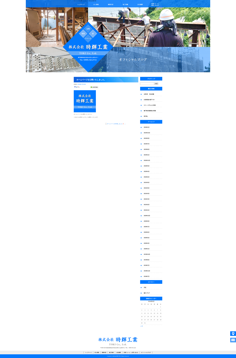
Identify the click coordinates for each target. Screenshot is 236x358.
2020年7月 (146, 226)
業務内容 (110, 4)
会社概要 (140, 4)
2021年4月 (146, 193)
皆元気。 (146, 116)
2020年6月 (146, 232)
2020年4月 (146, 243)
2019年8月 (146, 260)
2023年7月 (146, 144)
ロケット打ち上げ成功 (150, 105)
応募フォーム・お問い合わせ (155, 4)
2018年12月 (147, 271)
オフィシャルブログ (146, 352)
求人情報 (95, 4)
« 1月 (141, 326)
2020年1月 (146, 248)
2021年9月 (146, 182)
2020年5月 (146, 237)
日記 (145, 287)
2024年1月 (146, 127)
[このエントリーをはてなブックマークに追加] (75, 87)
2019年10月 (147, 254)
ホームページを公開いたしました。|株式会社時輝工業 (85, 0)
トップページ (81, 4)
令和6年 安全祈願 (149, 94)
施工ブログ (147, 293)
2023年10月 (147, 132)
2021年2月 (146, 204)
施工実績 (125, 4)
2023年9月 (146, 138)
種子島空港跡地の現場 (150, 110)
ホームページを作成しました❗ (116, 123)
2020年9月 (146, 221)
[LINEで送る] (94, 87)
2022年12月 (147, 160)
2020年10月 (147, 215)
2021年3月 (146, 199)
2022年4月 (146, 171)
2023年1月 (146, 155)
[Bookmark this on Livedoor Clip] (77, 87)
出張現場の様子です (149, 99)
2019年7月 (146, 265)
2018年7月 (146, 276)
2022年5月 (146, 166)
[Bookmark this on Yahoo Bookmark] (79, 87)
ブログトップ (151, 78)
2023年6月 (146, 149)
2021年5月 (146, 188)
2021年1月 (146, 210)
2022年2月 (146, 177)
